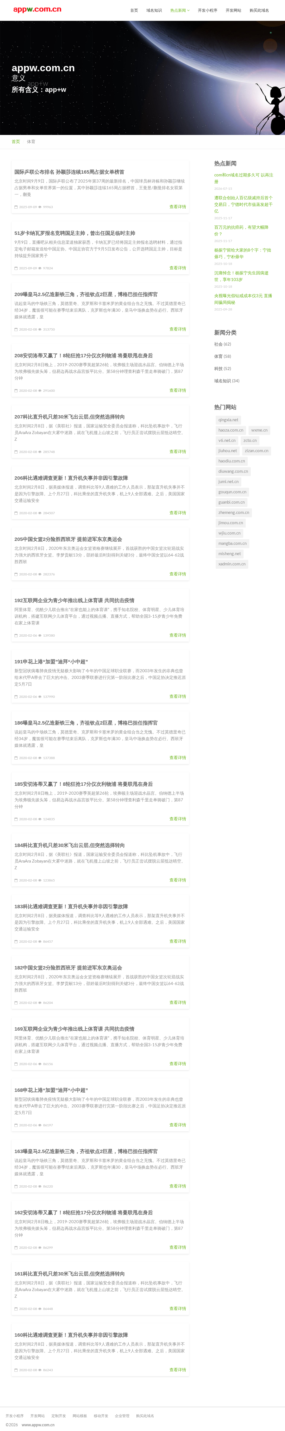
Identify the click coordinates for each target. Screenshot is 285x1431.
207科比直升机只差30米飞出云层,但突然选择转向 (69, 417)
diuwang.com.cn (233, 471)
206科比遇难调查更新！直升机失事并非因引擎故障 (71, 478)
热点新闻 (178, 10)
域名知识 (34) (226, 381)
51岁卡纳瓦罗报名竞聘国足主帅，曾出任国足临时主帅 (74, 233)
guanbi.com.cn (231, 502)
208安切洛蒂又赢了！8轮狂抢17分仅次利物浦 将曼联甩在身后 (83, 355)
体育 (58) (222, 356)
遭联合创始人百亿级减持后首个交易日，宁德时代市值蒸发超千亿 (243, 204)
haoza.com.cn (230, 430)
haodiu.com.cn (231, 461)
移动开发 (101, 1416)
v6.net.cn (226, 441)
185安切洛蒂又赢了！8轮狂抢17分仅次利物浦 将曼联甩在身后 (83, 784)
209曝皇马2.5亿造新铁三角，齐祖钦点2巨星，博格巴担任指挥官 (86, 294)
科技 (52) (222, 369)
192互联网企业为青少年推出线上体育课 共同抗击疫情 (74, 600)
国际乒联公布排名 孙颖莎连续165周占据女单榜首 (69, 172)
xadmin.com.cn (231, 564)
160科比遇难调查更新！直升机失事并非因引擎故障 (71, 1335)
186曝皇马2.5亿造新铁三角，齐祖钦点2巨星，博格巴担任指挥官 (86, 723)
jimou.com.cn (230, 523)
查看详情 (177, 207)
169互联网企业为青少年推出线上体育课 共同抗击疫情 (74, 1029)
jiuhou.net (227, 451)
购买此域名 (259, 10)
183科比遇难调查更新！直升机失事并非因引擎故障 (71, 906)
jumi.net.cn (228, 482)
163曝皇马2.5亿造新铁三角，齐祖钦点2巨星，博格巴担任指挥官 (86, 1151)
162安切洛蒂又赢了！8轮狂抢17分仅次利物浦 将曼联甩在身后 (83, 1212)
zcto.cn (250, 441)
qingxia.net (228, 420)
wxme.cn (259, 430)
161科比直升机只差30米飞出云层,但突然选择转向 (69, 1274)
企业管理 (122, 1416)
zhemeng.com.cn (233, 513)
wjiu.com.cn (229, 533)
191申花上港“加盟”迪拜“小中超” (51, 661)
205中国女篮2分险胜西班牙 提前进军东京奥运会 (68, 539)
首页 (134, 10)
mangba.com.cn (232, 543)
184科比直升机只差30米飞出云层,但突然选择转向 (69, 845)
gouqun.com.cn (232, 492)
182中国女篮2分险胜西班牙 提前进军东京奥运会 (68, 968)
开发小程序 (207, 10)
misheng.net (229, 554)
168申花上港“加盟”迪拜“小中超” (51, 1090)
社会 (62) (222, 344)
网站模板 (80, 1416)
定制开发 (58, 1416)
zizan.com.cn (256, 451)
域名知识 (154, 10)
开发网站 (233, 10)
